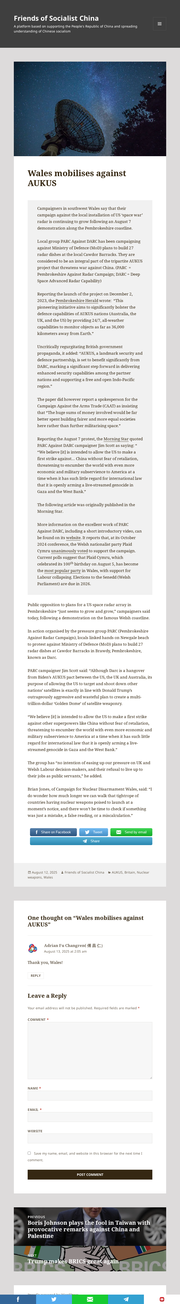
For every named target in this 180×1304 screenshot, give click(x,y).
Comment (38, 1019)
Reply (36, 975)
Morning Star (116, 438)
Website (35, 1131)
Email (35, 1109)
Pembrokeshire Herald (77, 300)
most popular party (62, 570)
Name (34, 1088)
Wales (48, 877)
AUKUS (117, 872)
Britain (129, 872)
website (73, 537)
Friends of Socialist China (56, 18)
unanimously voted (69, 550)
